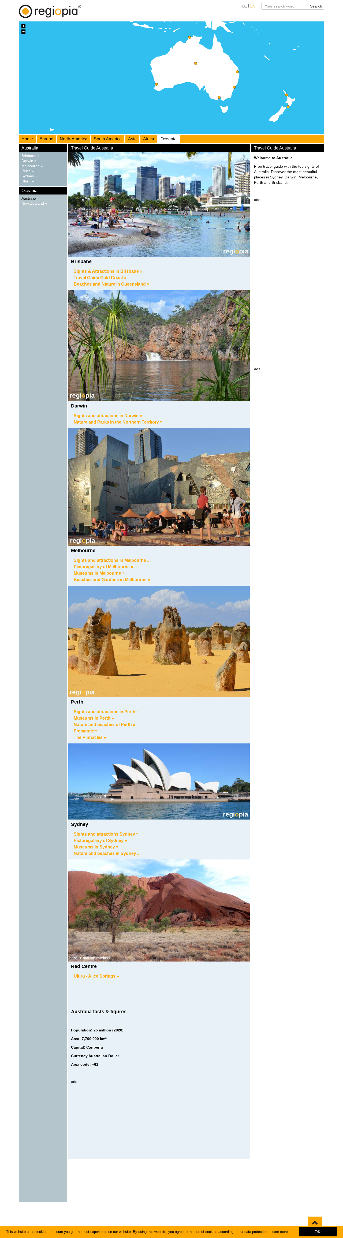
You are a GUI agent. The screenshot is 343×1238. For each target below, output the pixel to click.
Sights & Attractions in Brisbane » (108, 271)
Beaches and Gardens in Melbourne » (112, 579)
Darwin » (28, 161)
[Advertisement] (159, 1121)
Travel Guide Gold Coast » (100, 277)
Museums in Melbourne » (99, 573)
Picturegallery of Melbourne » (103, 566)
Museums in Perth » (94, 718)
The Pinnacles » (90, 737)
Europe (46, 139)
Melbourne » (32, 166)
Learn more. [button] (279, 1232)
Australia (29, 148)
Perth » (27, 171)
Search (316, 6)
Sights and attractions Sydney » (106, 834)
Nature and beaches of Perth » (104, 724)
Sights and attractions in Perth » (106, 711)
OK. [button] (318, 1231)
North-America (73, 139)
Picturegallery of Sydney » (100, 840)
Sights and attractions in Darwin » (108, 415)
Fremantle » (86, 731)
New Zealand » (34, 203)
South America (108, 139)
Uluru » (27, 181)
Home (27, 139)
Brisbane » (30, 156)
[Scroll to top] (315, 1223)
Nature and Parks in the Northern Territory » (118, 422)
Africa (148, 139)
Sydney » (29, 176)
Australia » (30, 198)
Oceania (169, 139)
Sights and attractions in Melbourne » (112, 560)
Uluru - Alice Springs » (96, 976)
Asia (132, 139)
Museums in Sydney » (96, 847)
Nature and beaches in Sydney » (107, 853)
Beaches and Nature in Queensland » (111, 284)
